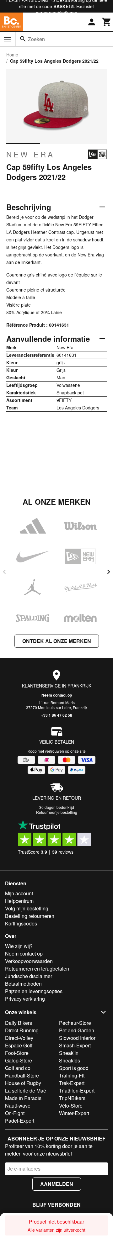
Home (12, 54)
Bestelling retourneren (29, 915)
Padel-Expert (19, 1120)
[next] (108, 571)
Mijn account (19, 893)
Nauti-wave (17, 1105)
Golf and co (17, 1068)
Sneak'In (68, 1052)
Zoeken (36, 39)
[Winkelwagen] (107, 22)
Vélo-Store (71, 1105)
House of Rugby (23, 1083)
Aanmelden (56, 1184)
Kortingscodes (21, 923)
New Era (30, 154)
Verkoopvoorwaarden (29, 961)
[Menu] (7, 39)
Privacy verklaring (25, 998)
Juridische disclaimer (28, 976)
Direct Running (22, 1030)
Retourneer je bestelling (56, 812)
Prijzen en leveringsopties (33, 991)
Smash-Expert (75, 1045)
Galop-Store (18, 1060)
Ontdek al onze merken (56, 641)
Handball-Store (22, 1075)
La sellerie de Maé (25, 1090)
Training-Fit (71, 1075)
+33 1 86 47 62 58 (56, 715)
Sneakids (69, 1060)
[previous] (4, 571)
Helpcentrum (19, 900)
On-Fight (14, 1113)
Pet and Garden (76, 1030)
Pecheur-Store (75, 1022)
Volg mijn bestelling (26, 908)
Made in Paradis (23, 1098)
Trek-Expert (71, 1083)
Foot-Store (17, 1052)
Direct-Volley (19, 1037)
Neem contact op (56, 695)
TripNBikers (72, 1098)
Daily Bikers (18, 1022)
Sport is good (74, 1068)
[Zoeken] (23, 39)
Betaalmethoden (23, 983)
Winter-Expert (74, 1113)
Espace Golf (18, 1045)
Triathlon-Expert (76, 1090)
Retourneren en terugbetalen (37, 968)
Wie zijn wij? (19, 946)
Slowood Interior (77, 1037)
